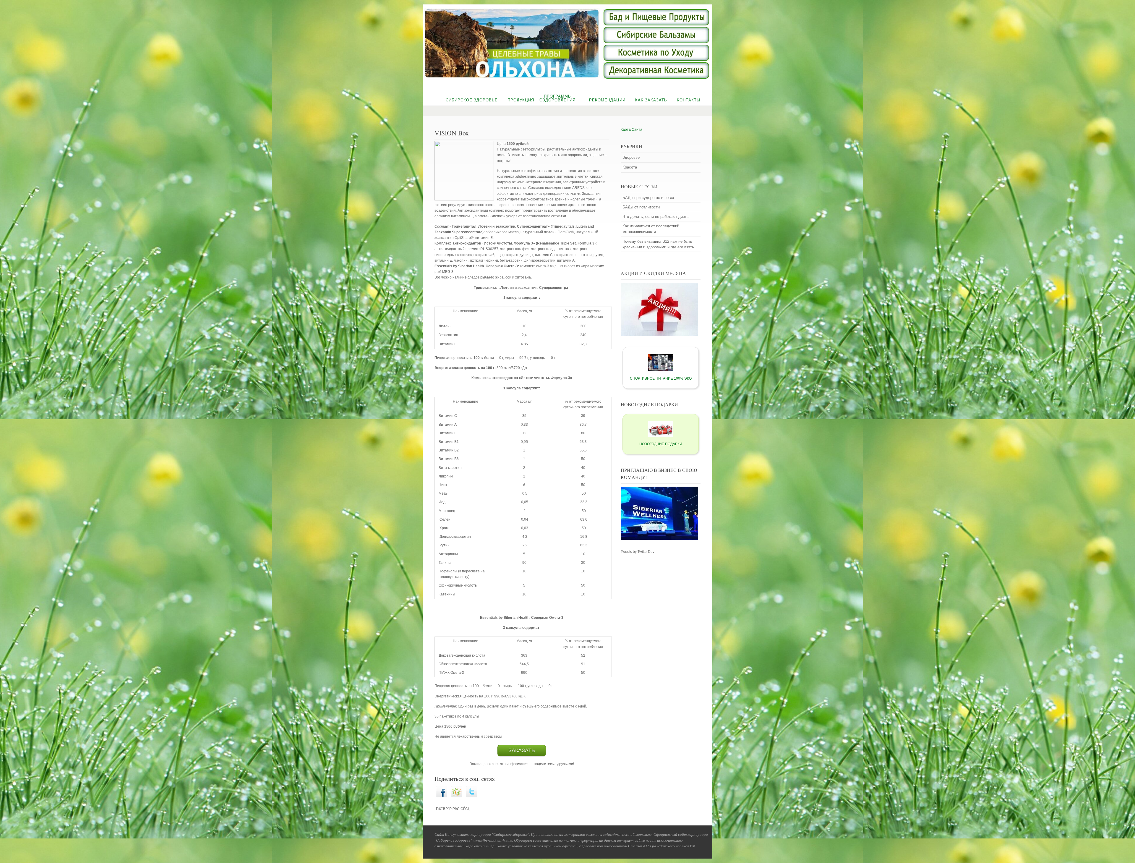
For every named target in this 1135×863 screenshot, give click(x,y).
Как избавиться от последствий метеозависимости (650, 229)
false (413, 43)
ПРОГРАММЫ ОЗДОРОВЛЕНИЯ (557, 98)
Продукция (520, 100)
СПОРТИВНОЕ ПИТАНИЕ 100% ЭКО (661, 378)
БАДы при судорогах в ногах (648, 197)
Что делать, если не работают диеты (655, 216)
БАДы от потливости (641, 207)
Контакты (689, 100)
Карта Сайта (631, 129)
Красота (629, 167)
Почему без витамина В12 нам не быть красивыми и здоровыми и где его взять (658, 244)
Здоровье (631, 157)
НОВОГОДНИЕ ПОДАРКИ (660, 444)
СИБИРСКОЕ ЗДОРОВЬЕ (472, 100)
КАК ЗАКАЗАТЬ (651, 100)
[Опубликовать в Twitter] (471, 796)
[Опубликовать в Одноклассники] (456, 796)
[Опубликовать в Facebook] (441, 796)
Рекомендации (607, 100)
